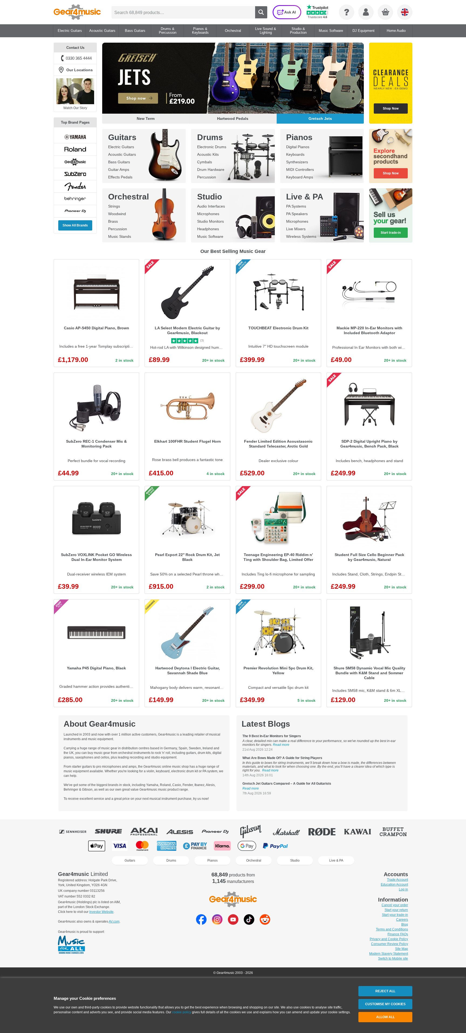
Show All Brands (75, 225)
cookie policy (181, 1012)
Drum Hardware (210, 169)
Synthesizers (297, 162)
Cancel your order (395, 905)
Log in (403, 889)
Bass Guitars (119, 162)
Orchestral (128, 196)
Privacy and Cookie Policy (389, 939)
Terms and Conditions (392, 929)
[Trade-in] (390, 215)
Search (261, 12)
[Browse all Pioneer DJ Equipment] (219, 832)
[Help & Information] (346, 12)
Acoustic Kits (208, 154)
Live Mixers (296, 229)
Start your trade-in (395, 915)
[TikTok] (249, 923)
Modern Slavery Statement (388, 954)
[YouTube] (233, 923)
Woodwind (117, 214)
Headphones (208, 229)
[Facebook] (201, 923)
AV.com (114, 921)
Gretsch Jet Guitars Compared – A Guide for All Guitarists (286, 783)
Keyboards (295, 154)
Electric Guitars (121, 147)
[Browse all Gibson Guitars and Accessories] (254, 832)
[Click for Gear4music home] (77, 12)
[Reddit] (265, 923)
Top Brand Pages (75, 122)
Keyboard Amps (299, 177)
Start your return (396, 910)
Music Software (210, 236)
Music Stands (119, 236)
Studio (209, 196)
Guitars (122, 137)
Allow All (385, 1017)
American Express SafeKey (360, 846)
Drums (210, 137)
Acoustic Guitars (122, 154)
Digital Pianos (297, 147)
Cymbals (204, 162)
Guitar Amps (118, 169)
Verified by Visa (333, 846)
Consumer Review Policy (389, 944)
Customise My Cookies (385, 1004)
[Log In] (366, 12)
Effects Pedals (120, 177)
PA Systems (296, 206)
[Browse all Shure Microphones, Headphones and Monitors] (112, 832)
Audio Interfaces (211, 206)
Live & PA (304, 196)
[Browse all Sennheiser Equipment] (76, 832)
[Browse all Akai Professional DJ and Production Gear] (148, 832)
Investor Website (101, 912)
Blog (404, 924)
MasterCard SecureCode (305, 846)
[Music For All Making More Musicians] (71, 945)
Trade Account (397, 880)
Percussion (206, 177)
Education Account (394, 884)
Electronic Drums (211, 147)
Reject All (385, 991)
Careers (402, 920)
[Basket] (385, 12)
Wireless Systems (301, 236)
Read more (281, 745)
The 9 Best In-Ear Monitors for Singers (271, 736)
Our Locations (79, 70)
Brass (113, 221)
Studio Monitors (210, 221)
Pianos (299, 137)
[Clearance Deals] (390, 83)
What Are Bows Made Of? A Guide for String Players (282, 758)
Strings (114, 206)
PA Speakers (297, 214)
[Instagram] (217, 923)
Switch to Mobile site (393, 958)
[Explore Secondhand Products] (390, 156)
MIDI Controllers (300, 169)
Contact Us (75, 48)
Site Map (401, 949)
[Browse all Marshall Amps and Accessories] (290, 832)
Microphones (208, 214)
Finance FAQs (398, 934)
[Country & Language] (405, 12)
